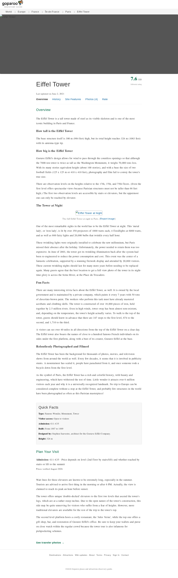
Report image (107, 219)
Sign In (116, 555)
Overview (42, 99)
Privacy (107, 555)
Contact (125, 555)
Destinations (55, 555)
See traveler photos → (50, 542)
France (35, 12)
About (92, 555)
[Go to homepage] (12, 4)
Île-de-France (52, 12)
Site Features (73, 99)
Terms (99, 555)
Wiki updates (81, 555)
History (56, 99)
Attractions (68, 555)
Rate (105, 99)
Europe (22, 12)
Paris (68, 12)
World (9, 12)
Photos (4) (91, 99)
